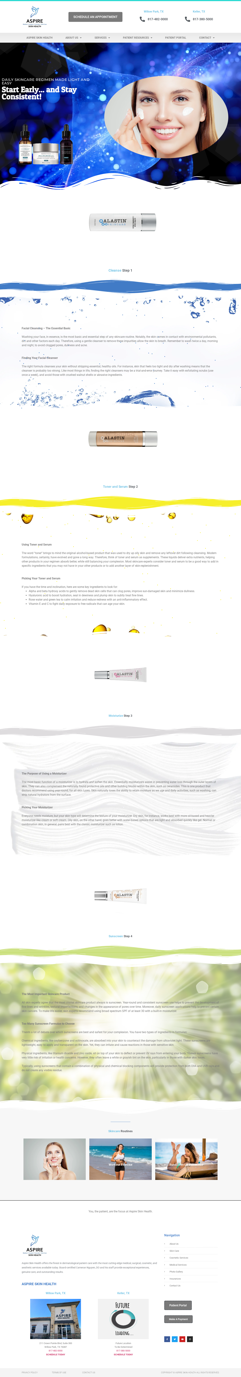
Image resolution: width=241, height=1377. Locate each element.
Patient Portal (175, 37)
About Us (71, 37)
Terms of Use (59, 1372)
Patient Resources (136, 37)
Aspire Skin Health (39, 37)
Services (101, 37)
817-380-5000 (123, 1350)
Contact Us (88, 1372)
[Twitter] (175, 1339)
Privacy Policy (30, 1372)
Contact (205, 37)
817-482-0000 (55, 1350)
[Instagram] (190, 1339)
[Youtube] (182, 1339)
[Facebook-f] (167, 1339)
